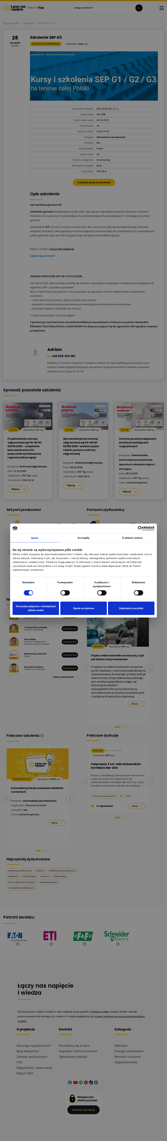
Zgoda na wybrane (83, 608)
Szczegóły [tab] (84, 537)
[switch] (65, 592)
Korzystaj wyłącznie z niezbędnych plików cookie (36, 608)
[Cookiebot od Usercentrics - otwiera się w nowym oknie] (140, 528)
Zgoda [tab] (34, 537)
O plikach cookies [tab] (132, 537)
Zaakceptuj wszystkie (131, 608)
